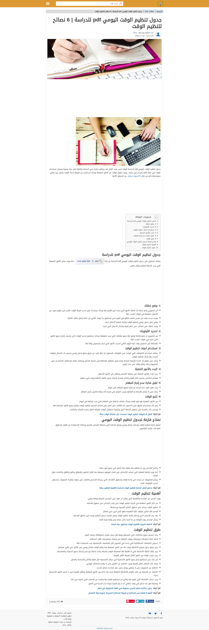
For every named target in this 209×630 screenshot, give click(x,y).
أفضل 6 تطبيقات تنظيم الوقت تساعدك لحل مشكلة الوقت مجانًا (126, 414)
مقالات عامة (67, 625)
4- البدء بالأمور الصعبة (148, 232)
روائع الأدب (67, 619)
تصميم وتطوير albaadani (105, 628)
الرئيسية (160, 11)
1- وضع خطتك (151, 224)
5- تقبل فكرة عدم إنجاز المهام (145, 235)
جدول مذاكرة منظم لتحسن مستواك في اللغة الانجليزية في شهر (125, 588)
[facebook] (161, 613)
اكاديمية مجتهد (134, 176)
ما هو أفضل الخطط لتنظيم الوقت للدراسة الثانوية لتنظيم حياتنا (125, 488)
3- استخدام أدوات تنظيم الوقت (144, 230)
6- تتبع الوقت (151, 238)
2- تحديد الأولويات (149, 227)
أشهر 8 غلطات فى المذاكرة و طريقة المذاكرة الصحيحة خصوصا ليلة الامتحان (120, 593)
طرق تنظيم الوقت (148, 247)
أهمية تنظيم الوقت (148, 244)
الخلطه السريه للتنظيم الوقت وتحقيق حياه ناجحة (131, 524)
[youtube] (150, 613)
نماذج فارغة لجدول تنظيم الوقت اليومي (141, 241)
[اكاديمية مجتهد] (160, 3)
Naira (135, 33)
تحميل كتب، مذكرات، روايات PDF (59, 612)
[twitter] (155, 613)
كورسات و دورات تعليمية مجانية (59, 622)
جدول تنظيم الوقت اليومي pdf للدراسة (141, 221)
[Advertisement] (104, 98)
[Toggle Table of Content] (155, 217)
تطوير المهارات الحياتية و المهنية (59, 616)
